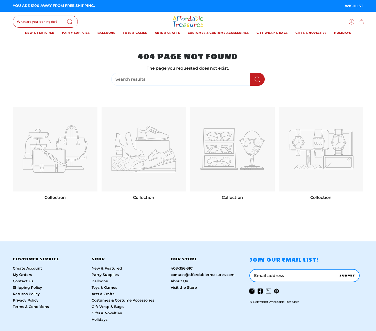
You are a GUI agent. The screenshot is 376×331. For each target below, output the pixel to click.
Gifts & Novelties (107, 313)
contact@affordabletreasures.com (203, 274)
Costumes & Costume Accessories (123, 300)
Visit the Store (184, 287)
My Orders (22, 274)
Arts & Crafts (103, 294)
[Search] (69, 22)
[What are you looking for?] (257, 79)
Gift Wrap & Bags (108, 306)
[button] (39, 33)
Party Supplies (105, 274)
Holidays (99, 319)
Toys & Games (104, 287)
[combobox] (45, 21)
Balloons (100, 281)
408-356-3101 (182, 268)
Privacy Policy (25, 300)
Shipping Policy (27, 287)
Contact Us (23, 281)
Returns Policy (26, 294)
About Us (179, 281)
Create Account (27, 268)
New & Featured (107, 268)
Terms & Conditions (31, 306)
